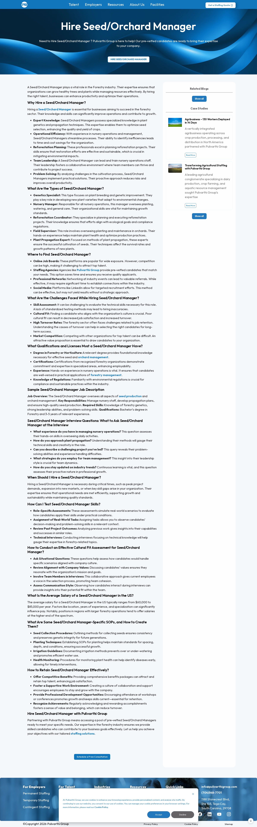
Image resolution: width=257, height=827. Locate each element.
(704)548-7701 (211, 792)
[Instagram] (231, 816)
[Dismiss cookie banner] (193, 794)
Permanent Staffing (36, 793)
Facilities (157, 4)
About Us (137, 4)
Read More (190, 155)
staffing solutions (82, 733)
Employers (93, 4)
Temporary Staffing (36, 800)
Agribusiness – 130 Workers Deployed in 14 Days (207, 121)
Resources (116, 4)
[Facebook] (202, 816)
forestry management (106, 375)
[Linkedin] (211, 816)
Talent (74, 4)
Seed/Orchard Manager (54, 109)
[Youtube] (221, 816)
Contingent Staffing (36, 807)
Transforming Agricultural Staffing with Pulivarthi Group (206, 167)
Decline (182, 814)
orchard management (93, 357)
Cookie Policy (101, 807)
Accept (158, 814)
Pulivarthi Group (88, 270)
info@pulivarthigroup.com (219, 786)
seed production (130, 396)
